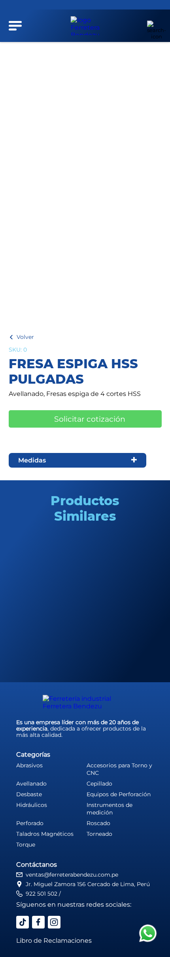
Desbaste (29, 794)
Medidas (32, 460)
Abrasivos (29, 765)
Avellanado (31, 783)
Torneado (99, 834)
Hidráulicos (31, 805)
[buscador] (152, 25)
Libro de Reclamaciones (54, 940)
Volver (25, 337)
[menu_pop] (15, 25)
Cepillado (99, 783)
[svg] (147, 934)
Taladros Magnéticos (45, 834)
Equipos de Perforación (119, 794)
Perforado (29, 823)
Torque (25, 844)
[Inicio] (85, 25)
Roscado (98, 823)
